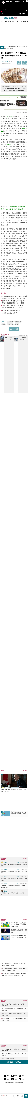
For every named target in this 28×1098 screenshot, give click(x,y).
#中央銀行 (10, 321)
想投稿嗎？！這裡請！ (14, 1062)
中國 (17, 21)
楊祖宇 (6, 62)
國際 (6, 21)
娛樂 (24, 21)
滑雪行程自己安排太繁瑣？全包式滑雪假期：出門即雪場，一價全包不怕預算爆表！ (22, 339)
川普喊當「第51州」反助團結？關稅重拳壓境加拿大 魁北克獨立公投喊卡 (9, 339)
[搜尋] (26, 17)
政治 (2, 21)
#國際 (3, 321)
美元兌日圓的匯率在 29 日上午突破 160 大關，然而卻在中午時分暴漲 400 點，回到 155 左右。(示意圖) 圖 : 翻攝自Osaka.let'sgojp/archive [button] (14, 88)
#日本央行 (18, 321)
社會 (13, 21)
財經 (9, 21)
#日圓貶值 (10, 324)
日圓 (7, 116)
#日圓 (16, 324)
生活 (20, 21)
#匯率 (3, 324)
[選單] (1, 17)
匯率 (11, 116)
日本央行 (9, 144)
